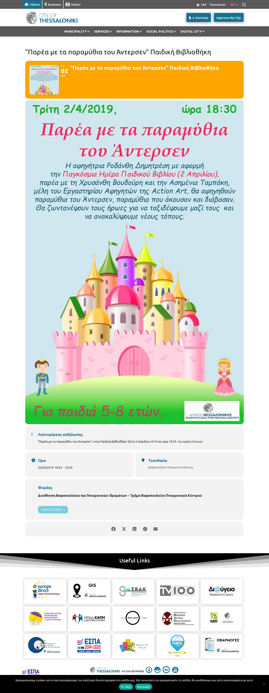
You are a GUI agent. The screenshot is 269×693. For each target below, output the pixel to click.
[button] (244, 4)
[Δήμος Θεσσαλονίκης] (55, 17)
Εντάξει (126, 686)
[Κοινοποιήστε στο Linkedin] (134, 529)
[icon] (149, 671)
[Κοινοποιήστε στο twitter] (124, 529)
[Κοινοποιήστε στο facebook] (113, 529)
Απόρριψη (143, 686)
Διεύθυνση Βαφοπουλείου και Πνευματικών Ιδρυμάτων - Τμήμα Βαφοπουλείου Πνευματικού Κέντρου (120, 495)
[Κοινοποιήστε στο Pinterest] (145, 529)
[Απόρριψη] (264, 684)
